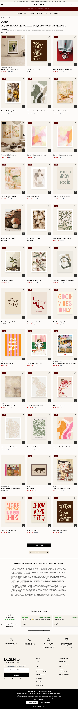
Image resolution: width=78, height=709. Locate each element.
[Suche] (5, 4)
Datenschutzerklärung (13, 678)
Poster (9, 17)
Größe (48, 13)
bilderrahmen (56, 578)
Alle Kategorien (21, 13)
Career (38, 666)
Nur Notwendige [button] (45, 702)
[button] (39, 706)
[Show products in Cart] (75, 4)
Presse (37, 661)
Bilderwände (59, 581)
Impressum (39, 664)
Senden (16, 675)
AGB (60, 666)
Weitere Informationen (39, 699)
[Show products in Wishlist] (72, 4)
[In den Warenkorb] (49, 64)
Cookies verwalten (63, 677)
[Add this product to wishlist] (23, 37)
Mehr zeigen (39, 545)
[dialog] (39, 699)
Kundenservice (62, 661)
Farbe (31, 13)
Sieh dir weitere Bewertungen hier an (39, 630)
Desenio (3, 17)
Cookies (61, 669)
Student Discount (40, 674)
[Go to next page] (47, 552)
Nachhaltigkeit (39, 669)
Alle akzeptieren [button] (32, 702)
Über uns (38, 658)
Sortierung (57, 13)
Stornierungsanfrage (64, 674)
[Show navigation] (2, 4)
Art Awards (39, 681)
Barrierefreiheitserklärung (42, 671)
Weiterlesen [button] (4, 32)
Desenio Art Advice (63, 658)
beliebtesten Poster (61, 586)
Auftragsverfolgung (64, 664)
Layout (39, 13)
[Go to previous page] (30, 552)
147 (45, 552)
